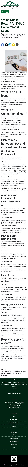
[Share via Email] (13, 44)
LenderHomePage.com (19, 465)
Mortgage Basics (14, 441)
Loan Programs (14, 435)
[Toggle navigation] (7, 11)
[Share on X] (6, 44)
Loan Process (14, 438)
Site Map (14, 426)
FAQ (14, 448)
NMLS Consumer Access (14, 393)
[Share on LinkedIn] (9, 44)
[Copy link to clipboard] (17, 44)
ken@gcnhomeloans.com (14, 407)
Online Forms (14, 444)
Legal (14, 416)
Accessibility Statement (14, 423)
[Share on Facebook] (2, 44)
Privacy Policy (14, 419)
